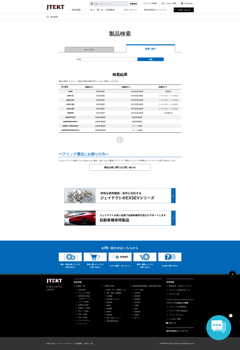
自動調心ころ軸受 (84, 308)
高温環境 (137, 299)
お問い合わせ (184, 9)
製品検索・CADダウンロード (180, 286)
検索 (150, 59)
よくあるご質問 (170, 3)
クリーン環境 (138, 290)
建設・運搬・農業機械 (113, 293)
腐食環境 (137, 296)
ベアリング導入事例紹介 (178, 311)
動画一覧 (172, 323)
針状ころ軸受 (82, 317)
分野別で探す (109, 286)
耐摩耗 (136, 315)
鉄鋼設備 (109, 302)
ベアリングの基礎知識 (177, 306)
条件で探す (89, 49)
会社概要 (79, 343)
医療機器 (109, 308)
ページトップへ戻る (232, 274)
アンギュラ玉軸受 (84, 293)
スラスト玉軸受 (83, 302)
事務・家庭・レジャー (113, 318)
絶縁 (135, 308)
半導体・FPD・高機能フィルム (116, 290)
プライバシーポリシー (65, 343)
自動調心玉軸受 (83, 305)
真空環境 (137, 293)
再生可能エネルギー (113, 299)
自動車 (108, 305)
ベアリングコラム (176, 315)
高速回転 (137, 312)
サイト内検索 (151, 3)
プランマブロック (84, 320)
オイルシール (82, 324)
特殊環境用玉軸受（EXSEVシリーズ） (85, 297)
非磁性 (136, 305)
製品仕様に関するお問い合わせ (120, 167)
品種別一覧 (80, 286)
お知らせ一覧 (88, 343)
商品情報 (76, 9)
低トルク (137, 318)
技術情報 (170, 282)
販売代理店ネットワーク (155, 9)
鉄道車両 (109, 315)
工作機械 (109, 296)
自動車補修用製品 (112, 321)
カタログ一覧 (174, 294)
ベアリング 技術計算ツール (179, 290)
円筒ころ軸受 (82, 314)
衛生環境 (137, 302)
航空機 (108, 312)
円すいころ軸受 (83, 311)
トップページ (47, 17)
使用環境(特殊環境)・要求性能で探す (147, 286)
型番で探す (150, 48)
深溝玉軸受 (82, 290)
